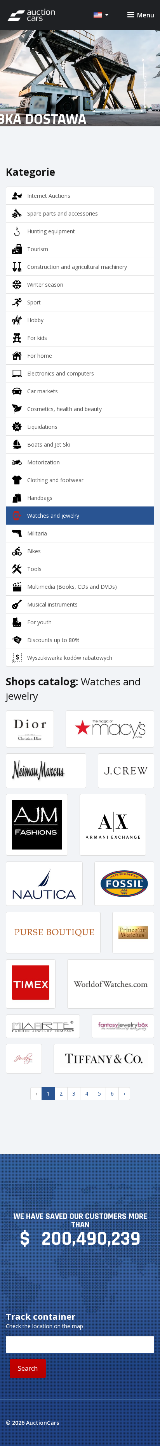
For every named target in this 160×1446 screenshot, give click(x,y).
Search (28, 1368)
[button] (100, 15)
